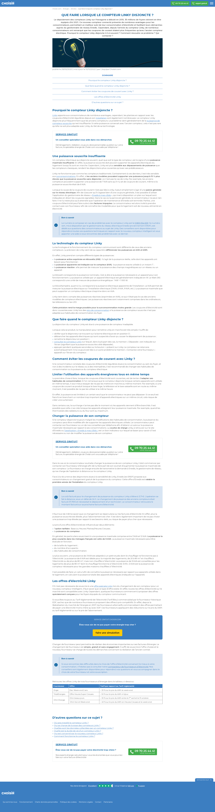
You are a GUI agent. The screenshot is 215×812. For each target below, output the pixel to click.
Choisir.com (56, 9)
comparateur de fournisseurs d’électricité (128, 667)
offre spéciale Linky (103, 586)
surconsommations (66, 176)
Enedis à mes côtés (101, 195)
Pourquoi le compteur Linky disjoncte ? (107, 80)
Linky (54, 115)
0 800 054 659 (141, 223)
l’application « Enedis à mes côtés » (81, 430)
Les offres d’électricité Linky (107, 97)
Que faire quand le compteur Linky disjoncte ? (107, 86)
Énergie (66, 9)
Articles (73, 9)
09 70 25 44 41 (181, 3)
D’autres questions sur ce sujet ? (107, 102)
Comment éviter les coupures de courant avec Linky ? (107, 91)
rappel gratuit (201, 3)
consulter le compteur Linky (68, 342)
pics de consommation (98, 310)
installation (101, 118)
